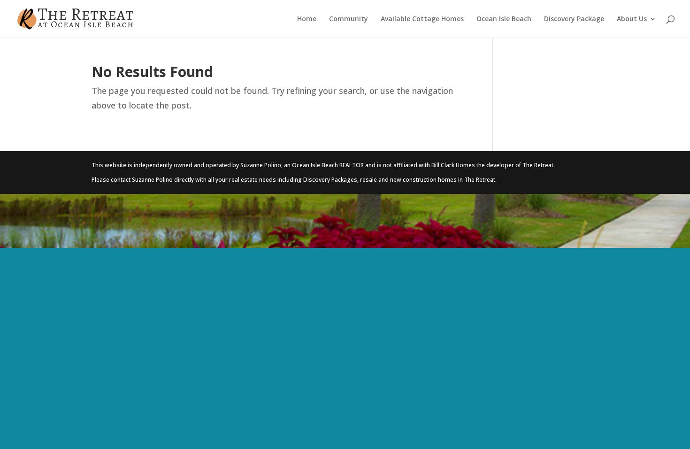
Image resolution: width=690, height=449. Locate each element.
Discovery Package (574, 19)
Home (306, 19)
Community (348, 19)
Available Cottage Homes (422, 19)
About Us (632, 19)
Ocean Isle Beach (503, 19)
